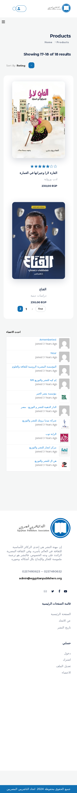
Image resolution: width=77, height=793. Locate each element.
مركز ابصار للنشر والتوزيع (42, 447)
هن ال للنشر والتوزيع (45, 461)
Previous (32, 309)
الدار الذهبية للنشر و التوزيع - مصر (38, 407)
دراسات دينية (38, 295)
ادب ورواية (50, 179)
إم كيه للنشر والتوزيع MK (43, 380)
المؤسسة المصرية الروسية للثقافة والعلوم (34, 366)
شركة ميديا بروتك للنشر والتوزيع (39, 420)
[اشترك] (21, 9)
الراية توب (51, 434)
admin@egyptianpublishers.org (40, 578)
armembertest (48, 339)
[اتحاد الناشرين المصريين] (59, 8)
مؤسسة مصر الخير (46, 393)
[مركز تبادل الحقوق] (14, 8)
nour (53, 353)
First (40, 309)
